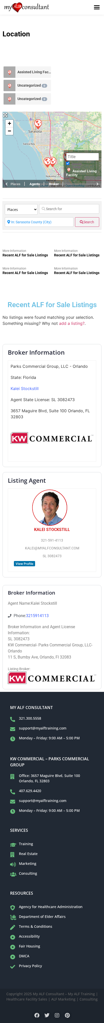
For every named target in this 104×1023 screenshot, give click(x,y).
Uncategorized (31, 85)
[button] (97, 7)
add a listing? (72, 323)
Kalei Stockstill (25, 388)
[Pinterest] (67, 1015)
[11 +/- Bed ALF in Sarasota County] (38, 124)
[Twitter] (47, 1015)
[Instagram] (57, 1015)
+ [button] (9, 123)
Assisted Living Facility (34, 72)
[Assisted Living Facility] (9, 72)
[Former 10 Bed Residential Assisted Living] (47, 162)
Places (15, 184)
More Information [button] (14, 251)
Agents (35, 184)
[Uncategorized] (9, 85)
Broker (54, 184)
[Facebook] (37, 1015)
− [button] (9, 131)
